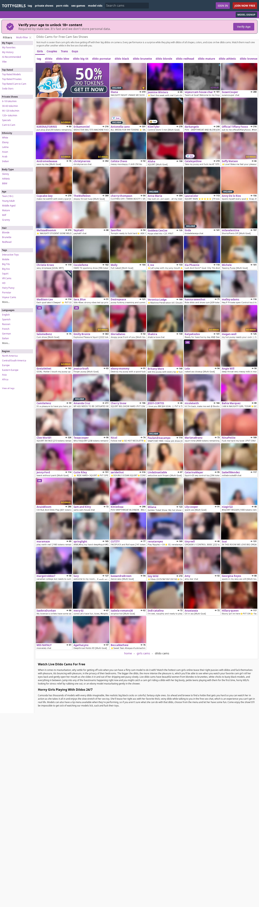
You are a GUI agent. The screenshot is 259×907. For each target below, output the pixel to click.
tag (30, 5)
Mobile (5, 259)
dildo (48, 58)
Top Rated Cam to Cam (14, 83)
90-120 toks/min (10, 110)
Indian (5, 161)
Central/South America (14, 360)
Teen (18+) (7, 196)
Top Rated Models (11, 74)
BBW (4, 183)
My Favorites (9, 47)
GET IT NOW (89, 89)
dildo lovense (248, 58)
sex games (78, 5)
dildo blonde (164, 58)
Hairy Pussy (8, 287)
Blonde (5, 232)
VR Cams (6, 278)
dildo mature (206, 58)
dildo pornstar (101, 58)
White (5, 137)
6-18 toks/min (9, 101)
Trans (64, 51)
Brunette (6, 237)
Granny (6, 219)
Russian (6, 324)
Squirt (5, 273)
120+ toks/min (9, 115)
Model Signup (246, 14)
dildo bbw (62, 58)
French (5, 328)
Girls (40, 51)
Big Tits (6, 264)
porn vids (62, 5)
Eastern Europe (10, 370)
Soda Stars (7, 88)
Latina (5, 147)
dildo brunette (142, 58)
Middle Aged (8, 205)
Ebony (5, 142)
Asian (5, 151)
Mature (6, 210)
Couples (52, 51)
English (6, 314)
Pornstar (6, 292)
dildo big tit (80, 58)
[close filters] (30, 37)
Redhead (6, 242)
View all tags (8, 388)
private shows (44, 5)
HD (3, 283)
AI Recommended (11, 57)
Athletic (6, 178)
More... (5, 302)
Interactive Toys (10, 254)
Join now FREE (245, 5)
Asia (4, 374)
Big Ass (6, 268)
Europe (6, 365)
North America (10, 355)
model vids (95, 5)
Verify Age (243, 26)
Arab (4, 156)
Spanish (6, 319)
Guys (75, 51)
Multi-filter (22, 37)
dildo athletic (227, 58)
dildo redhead (185, 58)
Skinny (5, 174)
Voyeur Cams (9, 297)
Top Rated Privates (12, 79)
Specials (6, 120)
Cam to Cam (8, 125)
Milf (4, 215)
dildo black (122, 58)
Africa (5, 379)
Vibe (4, 61)
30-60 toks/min (10, 106)
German (6, 333)
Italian (5, 338)
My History (7, 52)
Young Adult (8, 200)
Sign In (223, 5)
